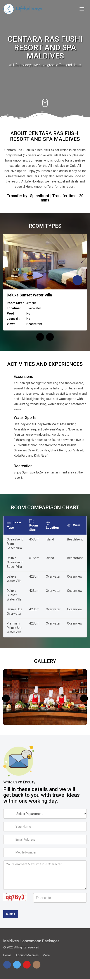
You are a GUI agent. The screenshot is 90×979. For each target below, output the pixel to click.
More (46, 955)
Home (7, 955)
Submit (10, 913)
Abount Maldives (27, 955)
